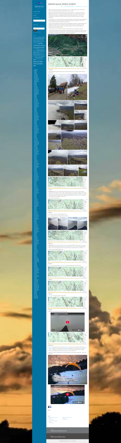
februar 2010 (36, 258)
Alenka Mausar (64, 245)
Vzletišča (34, 15)
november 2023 (36, 104)
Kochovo (39, 51)
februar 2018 (36, 174)
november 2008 (36, 270)
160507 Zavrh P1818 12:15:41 (52, 420)
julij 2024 (35, 95)
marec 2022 (36, 125)
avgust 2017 (36, 180)
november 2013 (36, 229)
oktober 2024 (36, 92)
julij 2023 (35, 108)
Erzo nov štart (41, 45)
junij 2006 (35, 278)
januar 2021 (36, 140)
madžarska (43, 51)
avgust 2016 (36, 193)
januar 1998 (36, 298)
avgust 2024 (36, 94)
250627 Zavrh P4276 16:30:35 (66, 417)
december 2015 (36, 202)
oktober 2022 (36, 118)
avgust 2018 (36, 167)
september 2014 (36, 218)
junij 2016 (35, 195)
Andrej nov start (35, 37)
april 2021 (35, 137)
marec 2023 (36, 112)
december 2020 (36, 141)
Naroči (35, 30)
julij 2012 (35, 245)
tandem (42, 56)
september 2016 (36, 192)
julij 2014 (35, 220)
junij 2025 (35, 83)
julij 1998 (35, 291)
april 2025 (35, 85)
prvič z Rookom (35, 56)
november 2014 (36, 216)
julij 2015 (35, 207)
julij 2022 (35, 121)
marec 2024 (36, 99)
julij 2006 (35, 277)
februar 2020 (36, 148)
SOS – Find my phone (36, 17)
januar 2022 (36, 127)
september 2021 (36, 132)
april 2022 (35, 124)
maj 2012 (35, 247)
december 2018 (36, 163)
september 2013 (36, 231)
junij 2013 (35, 233)
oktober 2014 (36, 217)
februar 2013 (36, 237)
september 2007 (36, 276)
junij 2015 (35, 208)
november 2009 (36, 260)
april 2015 (35, 210)
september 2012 (36, 243)
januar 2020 (36, 149)
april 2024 (35, 98)
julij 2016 (35, 194)
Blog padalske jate (36, 13)
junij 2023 (35, 109)
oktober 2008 (36, 271)
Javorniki (36, 50)
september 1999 (36, 285)
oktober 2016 (36, 191)
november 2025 (36, 79)
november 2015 (36, 203)
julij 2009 (35, 262)
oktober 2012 (36, 242)
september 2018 (36, 166)
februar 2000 (36, 283)
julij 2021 (35, 134)
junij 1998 (35, 292)
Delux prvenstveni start (42, 41)
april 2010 (35, 256)
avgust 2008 (36, 273)
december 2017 (36, 176)
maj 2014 (35, 222)
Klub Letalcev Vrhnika (36, 11)
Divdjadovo (34, 42)
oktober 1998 (36, 288)
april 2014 (35, 223)
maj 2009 (35, 264)
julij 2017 (35, 181)
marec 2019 (36, 160)
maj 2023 (35, 110)
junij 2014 (35, 221)
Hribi (33, 50)
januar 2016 (36, 201)
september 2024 (36, 93)
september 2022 (36, 119)
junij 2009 (35, 263)
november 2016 (36, 190)
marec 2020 (36, 147)
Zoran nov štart (38, 61)
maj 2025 (35, 84)
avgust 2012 (36, 244)
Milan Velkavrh (72, 246)
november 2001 (36, 279)
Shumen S (40, 56)
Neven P (49, 265)
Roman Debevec (65, 349)
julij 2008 (35, 274)
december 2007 (36, 275)
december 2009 (36, 259)
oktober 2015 (36, 204)
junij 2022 (35, 122)
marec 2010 (36, 257)
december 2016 (36, 189)
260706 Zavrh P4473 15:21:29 (52, 417)
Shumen (38, 56)
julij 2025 (35, 82)
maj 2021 (35, 136)
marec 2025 (36, 86)
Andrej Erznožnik (83, 245)
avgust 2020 (36, 145)
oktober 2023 (36, 105)
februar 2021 (36, 139)
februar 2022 (36, 126)
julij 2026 (35, 70)
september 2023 (36, 106)
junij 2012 (35, 246)
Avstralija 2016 (40, 37)
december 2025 (36, 78)
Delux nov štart (36, 41)
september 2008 (36, 272)
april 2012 (35, 248)
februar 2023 (36, 113)
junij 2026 (35, 71)
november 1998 (36, 287)
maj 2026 (35, 72)
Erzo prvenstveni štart (38, 47)
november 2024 (36, 91)
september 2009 (36, 261)
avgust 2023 (36, 107)
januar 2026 (36, 77)
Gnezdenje (37, 48)
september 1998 (36, 289)
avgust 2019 (36, 154)
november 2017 (36, 177)
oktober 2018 (36, 165)
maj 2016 (35, 196)
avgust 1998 (36, 290)
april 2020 (35, 146)
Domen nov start (38, 42)
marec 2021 (36, 138)
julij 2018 (35, 168)
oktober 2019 (36, 152)
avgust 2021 (36, 133)
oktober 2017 (36, 178)
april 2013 (35, 235)
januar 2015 (36, 214)
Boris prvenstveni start (40, 38)
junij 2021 (35, 135)
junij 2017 (35, 182)
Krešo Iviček (50, 295)
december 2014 (36, 215)
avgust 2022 (36, 120)
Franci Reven (79, 195)
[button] (57, 87)
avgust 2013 (36, 232)
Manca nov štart (35, 52)
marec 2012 (36, 249)
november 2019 (36, 151)
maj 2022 (35, 123)
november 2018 (36, 164)
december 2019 (36, 150)
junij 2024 (35, 96)
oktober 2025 (36, 80)
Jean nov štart (40, 50)
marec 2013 (36, 236)
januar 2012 (36, 251)
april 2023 (35, 111)
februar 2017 (36, 187)
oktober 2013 (36, 230)
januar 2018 (36, 175)
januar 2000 (36, 284)
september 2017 (36, 179)
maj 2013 (35, 234)
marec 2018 (36, 173)
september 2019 (36, 153)
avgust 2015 (36, 206)
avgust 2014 (36, 219)
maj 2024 (35, 97)
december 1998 (36, 286)
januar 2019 (36, 162)
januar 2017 (36, 188)
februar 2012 (36, 250)
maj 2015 (35, 209)
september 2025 (36, 81)
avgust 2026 (36, 69)
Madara (41, 51)
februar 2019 (36, 161)
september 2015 (36, 205)
